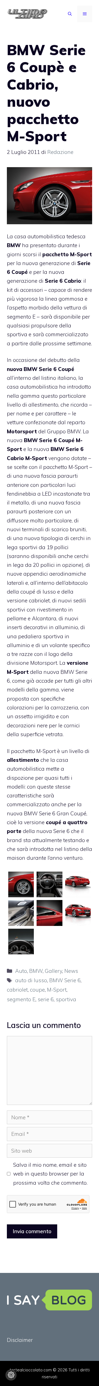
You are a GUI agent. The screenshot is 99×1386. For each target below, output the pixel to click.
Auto (21, 971)
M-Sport (57, 989)
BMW (36, 971)
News (71, 971)
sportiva (66, 999)
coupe (37, 989)
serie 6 (46, 999)
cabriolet (17, 989)
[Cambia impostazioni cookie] (11, 1374)
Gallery (53, 971)
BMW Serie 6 (65, 980)
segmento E (21, 999)
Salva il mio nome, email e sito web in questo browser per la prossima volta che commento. (50, 1173)
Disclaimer (20, 1340)
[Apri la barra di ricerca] (69, 14)
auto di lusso (31, 980)
